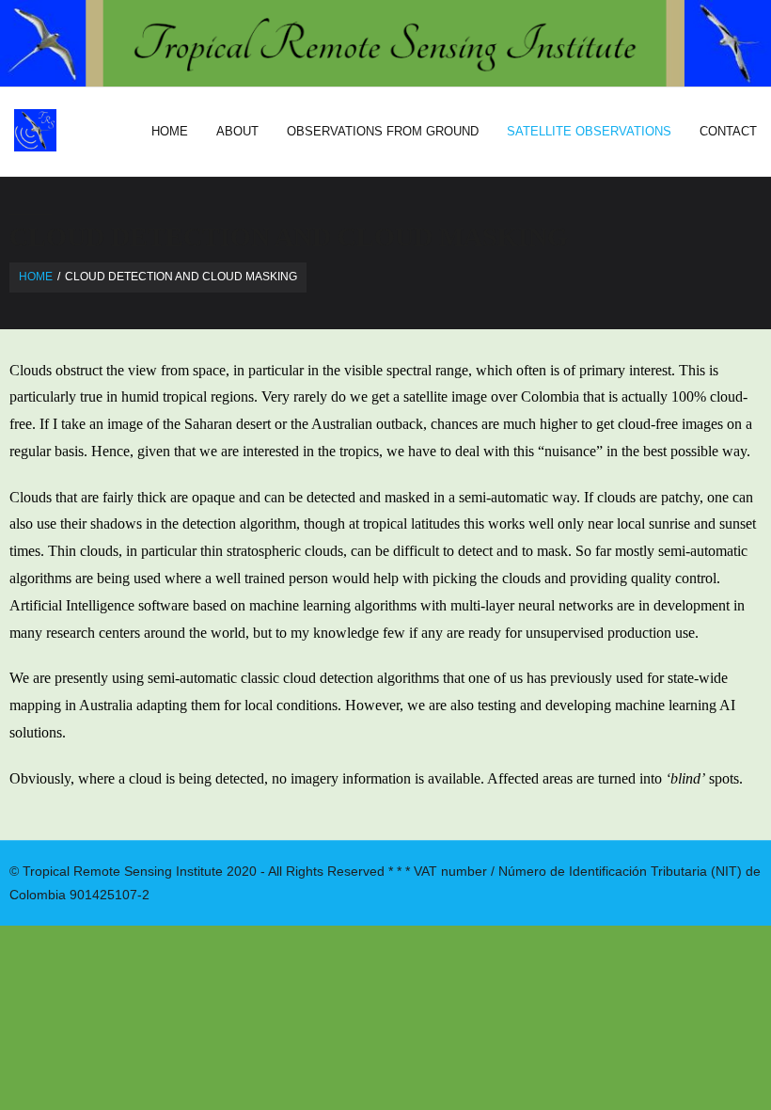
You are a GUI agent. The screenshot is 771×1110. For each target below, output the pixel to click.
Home (36, 276)
